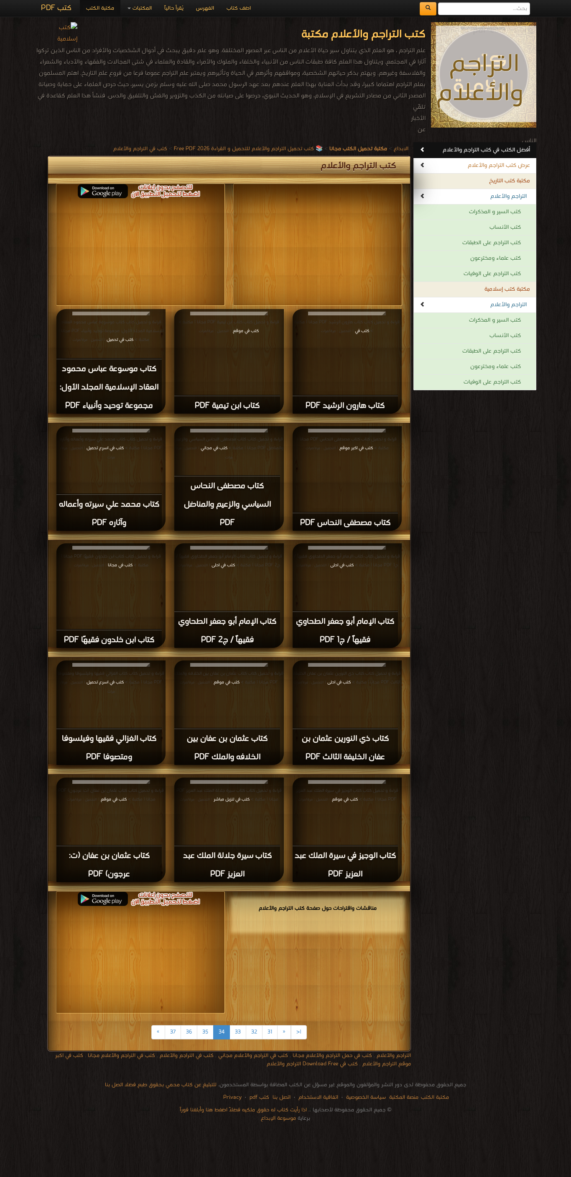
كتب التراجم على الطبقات (491, 243)
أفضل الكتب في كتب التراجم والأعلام (486, 150)
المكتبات (141, 8)
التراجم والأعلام (508, 196)
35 (205, 1032)
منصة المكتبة (403, 1097)
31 (270, 1032)
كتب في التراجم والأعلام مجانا (121, 1055)
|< (298, 1032)
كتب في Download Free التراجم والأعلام (312, 1064)
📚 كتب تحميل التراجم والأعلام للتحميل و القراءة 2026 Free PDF (248, 149)
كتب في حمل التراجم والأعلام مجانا (332, 1055)
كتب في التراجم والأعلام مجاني (253, 1055)
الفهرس (205, 8)
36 (189, 1032)
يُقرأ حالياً (174, 8)
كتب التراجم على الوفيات (492, 274)
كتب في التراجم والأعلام (140, 149)
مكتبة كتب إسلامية (507, 289)
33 (238, 1032)
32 (254, 1032)
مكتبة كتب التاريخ (509, 181)
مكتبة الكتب (100, 8)
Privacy (232, 1097)
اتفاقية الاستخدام (317, 1097)
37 (173, 1032)
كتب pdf (259, 1097)
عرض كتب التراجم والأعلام (499, 165)
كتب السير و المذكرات (495, 212)
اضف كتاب (239, 8)
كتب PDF (56, 8)
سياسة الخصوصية (366, 1097)
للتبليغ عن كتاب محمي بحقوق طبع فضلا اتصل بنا (161, 1085)
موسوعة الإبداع (278, 1118)
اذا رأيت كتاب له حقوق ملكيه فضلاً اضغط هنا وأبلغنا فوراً (243, 1110)
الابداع (401, 149)
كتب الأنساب (505, 227)
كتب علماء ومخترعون (495, 258)
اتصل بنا (281, 1097)
